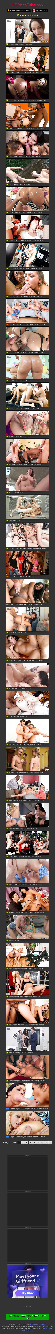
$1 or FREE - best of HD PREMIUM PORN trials (27, 1316)
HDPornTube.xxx (28, 4)
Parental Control (27, 1330)
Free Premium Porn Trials (20, 10)
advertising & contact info (37, 1324)
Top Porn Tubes (41, 10)
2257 (48, 1326)
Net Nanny (47, 1328)
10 (46, 1142)
